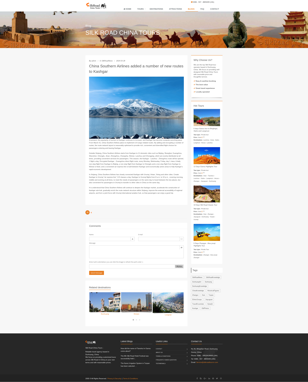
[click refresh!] (179, 266)
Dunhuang (105, 314)
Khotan (136, 314)
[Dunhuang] (104, 302)
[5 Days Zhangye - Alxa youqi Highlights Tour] (207, 232)
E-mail (140, 234)
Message (92, 243)
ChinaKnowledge (198, 291)
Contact (159, 349)
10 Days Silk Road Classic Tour (205, 205)
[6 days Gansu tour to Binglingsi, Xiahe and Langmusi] (207, 117)
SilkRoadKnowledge (213, 277)
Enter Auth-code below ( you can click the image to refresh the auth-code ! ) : (116, 262)
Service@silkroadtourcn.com (207, 362)
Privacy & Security (114, 378)
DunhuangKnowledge (199, 286)
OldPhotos (205, 308)
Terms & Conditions (163, 356)
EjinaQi (210, 304)
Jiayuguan (208, 299)
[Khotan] (136, 302)
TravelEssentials (198, 304)
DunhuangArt (196, 282)
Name (91, 234)
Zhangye (195, 295)
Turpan (211, 295)
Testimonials (160, 363)
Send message (96, 273)
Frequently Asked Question (166, 360)
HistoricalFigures (213, 291)
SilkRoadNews (107, 61)
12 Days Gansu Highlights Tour (205, 166)
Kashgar (195, 308)
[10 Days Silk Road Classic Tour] (207, 194)
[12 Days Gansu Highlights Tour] (207, 155)
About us (159, 352)
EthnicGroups (197, 299)
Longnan (168, 315)
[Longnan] (168, 302)
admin (93, 61)
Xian (203, 295)
